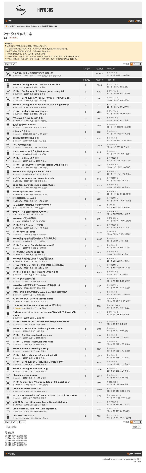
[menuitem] (8, 21)
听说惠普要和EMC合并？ (24, 198)
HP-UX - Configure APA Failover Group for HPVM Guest (42, 97)
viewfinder (113, 305)
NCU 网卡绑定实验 (22, 144)
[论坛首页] (21, 10)
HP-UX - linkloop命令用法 (26, 158)
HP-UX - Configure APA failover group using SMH (39, 91)
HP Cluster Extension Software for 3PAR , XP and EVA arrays (45, 395)
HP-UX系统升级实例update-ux (28, 251)
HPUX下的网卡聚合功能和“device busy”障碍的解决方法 (40, 292)
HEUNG (18, 308)
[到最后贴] (117, 73)
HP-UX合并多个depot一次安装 (28, 225)
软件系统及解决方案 (18, 33)
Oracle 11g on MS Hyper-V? (27, 388)
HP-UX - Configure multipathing (30, 368)
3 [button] (137, 64)
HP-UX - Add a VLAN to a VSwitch (30, 111)
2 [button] (134, 64)
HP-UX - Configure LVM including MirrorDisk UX (38, 361)
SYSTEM (18, 87)
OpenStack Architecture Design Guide (34, 185)
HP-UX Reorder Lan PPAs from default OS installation (41, 382)
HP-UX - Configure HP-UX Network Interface (36, 84)
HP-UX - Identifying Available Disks (32, 171)
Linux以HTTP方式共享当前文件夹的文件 (32, 205)
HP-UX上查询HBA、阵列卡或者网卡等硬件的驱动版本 (38, 265)
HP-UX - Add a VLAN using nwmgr (31, 348)
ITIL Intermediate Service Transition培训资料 (37, 305)
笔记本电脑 (57, 76)
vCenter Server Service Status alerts (33, 298)
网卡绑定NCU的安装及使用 (26, 138)
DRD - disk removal (23, 415)
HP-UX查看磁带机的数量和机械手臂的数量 (33, 258)
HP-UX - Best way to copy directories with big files (40, 164)
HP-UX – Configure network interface (33, 341)
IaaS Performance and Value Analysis (33, 178)
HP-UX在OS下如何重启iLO (25, 218)
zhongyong (114, 395)
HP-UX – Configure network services (32, 335)
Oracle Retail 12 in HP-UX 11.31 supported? (35, 408)
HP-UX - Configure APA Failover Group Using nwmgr (41, 104)
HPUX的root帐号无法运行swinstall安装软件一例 (36, 285)
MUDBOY (18, 121)
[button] (140, 64)
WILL (16, 208)
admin (18, 76)
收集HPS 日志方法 (21, 131)
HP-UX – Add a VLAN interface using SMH (35, 355)
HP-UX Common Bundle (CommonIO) (33, 245)
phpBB (106, 459)
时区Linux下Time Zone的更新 (28, 118)
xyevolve (14, 38)
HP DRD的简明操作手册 (24, 278)
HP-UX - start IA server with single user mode (38, 328)
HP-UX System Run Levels (27, 191)
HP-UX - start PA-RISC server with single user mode (41, 321)
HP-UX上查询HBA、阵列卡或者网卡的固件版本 (35, 272)
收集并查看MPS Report (24, 124)
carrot (17, 221)
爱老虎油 (112, 218)
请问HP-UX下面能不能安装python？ (31, 211)
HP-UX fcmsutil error (24, 231)
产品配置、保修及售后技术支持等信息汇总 (33, 73)
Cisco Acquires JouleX (25, 375)
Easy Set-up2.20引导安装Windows (31, 151)
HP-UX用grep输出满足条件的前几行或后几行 (34, 238)
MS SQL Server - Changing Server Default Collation (40, 402)
